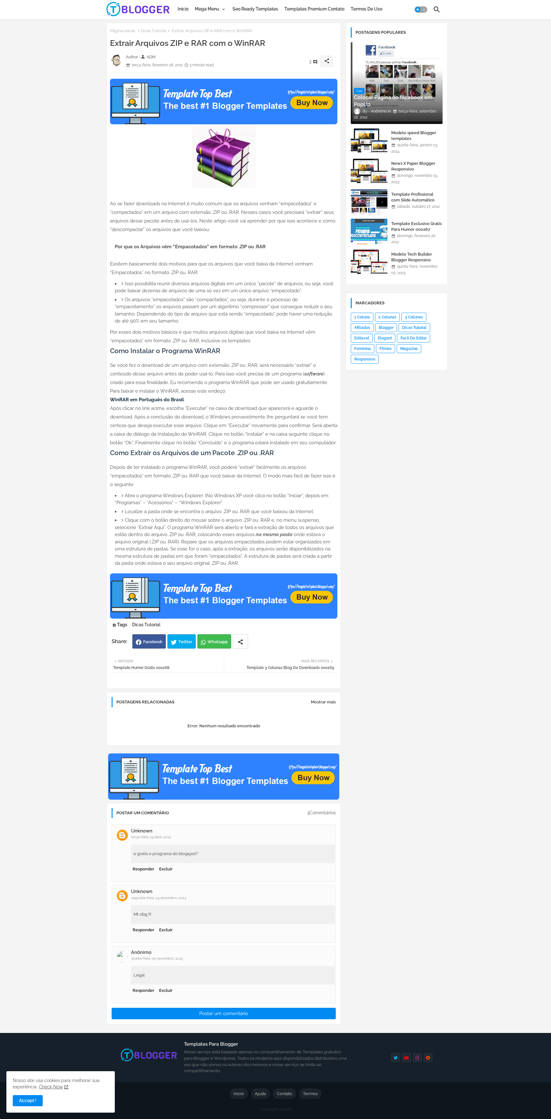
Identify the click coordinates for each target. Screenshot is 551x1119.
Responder (143, 869)
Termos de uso (366, 8)
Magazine (409, 348)
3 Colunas (414, 317)
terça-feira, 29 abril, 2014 (151, 837)
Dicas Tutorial (153, 30)
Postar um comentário (223, 1013)
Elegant (385, 338)
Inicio (183, 8)
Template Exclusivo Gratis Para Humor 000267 (416, 226)
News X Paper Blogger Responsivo (413, 166)
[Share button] (240, 641)
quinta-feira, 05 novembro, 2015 (157, 958)
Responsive (364, 359)
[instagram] (417, 1057)
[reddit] (428, 1057)
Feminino (362, 348)
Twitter (185, 641)
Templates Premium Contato (314, 8)
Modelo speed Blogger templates (413, 135)
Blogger (386, 327)
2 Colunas (387, 317)
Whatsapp (218, 641)
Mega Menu (207, 8)
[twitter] (395, 1057)
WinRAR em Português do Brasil (147, 400)
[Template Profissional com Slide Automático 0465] (369, 202)
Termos (310, 1093)
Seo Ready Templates (255, 8)
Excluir (166, 869)
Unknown (141, 831)
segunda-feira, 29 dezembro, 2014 (158, 898)
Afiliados (362, 327)
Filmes (385, 348)
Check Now (51, 1086)
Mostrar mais (323, 702)
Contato (284, 1093)
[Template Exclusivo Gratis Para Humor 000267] (369, 231)
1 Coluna (362, 317)
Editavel (361, 338)
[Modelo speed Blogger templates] (369, 140)
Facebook (152, 641)
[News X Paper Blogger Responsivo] (369, 171)
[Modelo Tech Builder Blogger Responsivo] (369, 262)
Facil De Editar (413, 338)
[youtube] (406, 1057)
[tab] (183, 9)
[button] (421, 9)
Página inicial (122, 30)
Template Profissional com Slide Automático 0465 (413, 200)
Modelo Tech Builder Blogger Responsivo (411, 257)
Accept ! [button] (27, 1100)
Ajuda (260, 1093)
